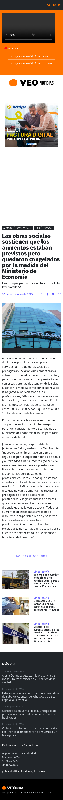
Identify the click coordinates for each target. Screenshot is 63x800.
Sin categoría (41, 571)
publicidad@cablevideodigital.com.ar (24, 771)
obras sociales (24, 228)
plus (37, 228)
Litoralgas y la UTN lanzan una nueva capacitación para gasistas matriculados (46, 605)
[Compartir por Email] (59, 294)
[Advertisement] (31, 185)
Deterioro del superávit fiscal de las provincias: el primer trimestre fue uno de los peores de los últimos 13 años (46, 634)
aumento (8, 228)
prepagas (48, 228)
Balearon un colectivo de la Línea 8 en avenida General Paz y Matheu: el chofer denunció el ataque (46, 580)
